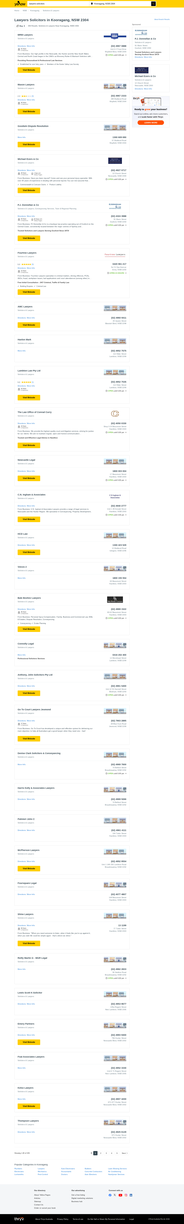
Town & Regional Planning (65, 209)
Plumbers (18, 1169)
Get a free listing (78, 1195)
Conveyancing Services (44, 209)
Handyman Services (116, 1174)
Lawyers (41, 1169)
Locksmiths (19, 1174)
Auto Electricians (68, 1169)
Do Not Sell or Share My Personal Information (106, 1219)
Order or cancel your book (45, 1208)
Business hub (76, 1201)
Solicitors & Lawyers (26, 38)
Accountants (66, 1171)
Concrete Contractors (93, 1171)
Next (124, 1153)
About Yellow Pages (42, 1195)
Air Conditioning (114, 1171)
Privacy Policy (62, 1219)
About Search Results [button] (162, 19)
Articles (37, 1198)
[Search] (153, 4)
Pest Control (43, 1174)
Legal (131, 1219)
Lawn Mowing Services (117, 1169)
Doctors (64, 1174)
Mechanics (42, 1171)
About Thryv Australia (44, 1219)
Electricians (19, 1171)
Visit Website (29, 70)
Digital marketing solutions (82, 1198)
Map (21, 26)
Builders (88, 1169)
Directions (22, 46)
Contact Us (38, 1205)
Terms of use (78, 1219)
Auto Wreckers (91, 1174)
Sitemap (37, 1201)
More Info (31, 46)
